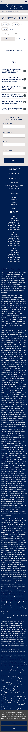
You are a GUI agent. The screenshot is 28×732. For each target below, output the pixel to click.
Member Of (13, 178)
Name (7, 123)
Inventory (13, 169)
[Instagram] (14, 211)
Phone (5, 141)
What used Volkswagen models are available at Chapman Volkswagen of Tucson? (12, 70)
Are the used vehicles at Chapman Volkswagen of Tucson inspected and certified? (12, 79)
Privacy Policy (22, 718)
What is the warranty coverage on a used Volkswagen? (12, 109)
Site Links (12, 173)
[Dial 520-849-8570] (5, 2)
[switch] (26, 2)
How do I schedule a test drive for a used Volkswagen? (12, 102)
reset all (11, 29)
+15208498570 (14, 194)
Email (7, 132)
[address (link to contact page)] (2, 2)
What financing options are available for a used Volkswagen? (12, 95)
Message (8, 150)
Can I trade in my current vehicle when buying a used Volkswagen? (12, 87)
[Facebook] (11, 211)
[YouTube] (16, 211)
